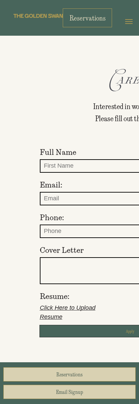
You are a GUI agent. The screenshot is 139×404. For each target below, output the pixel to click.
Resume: (55, 296)
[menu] (129, 21)
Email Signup (69, 392)
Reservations (69, 374)
